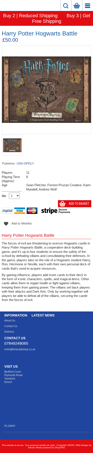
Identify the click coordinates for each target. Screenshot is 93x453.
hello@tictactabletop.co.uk (19, 349)
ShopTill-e (60, 447)
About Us (9, 320)
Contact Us (10, 326)
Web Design (82, 445)
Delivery (9, 331)
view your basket (76, 5)
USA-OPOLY (25, 163)
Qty (4, 195)
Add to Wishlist (17, 223)
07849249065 (16, 343)
